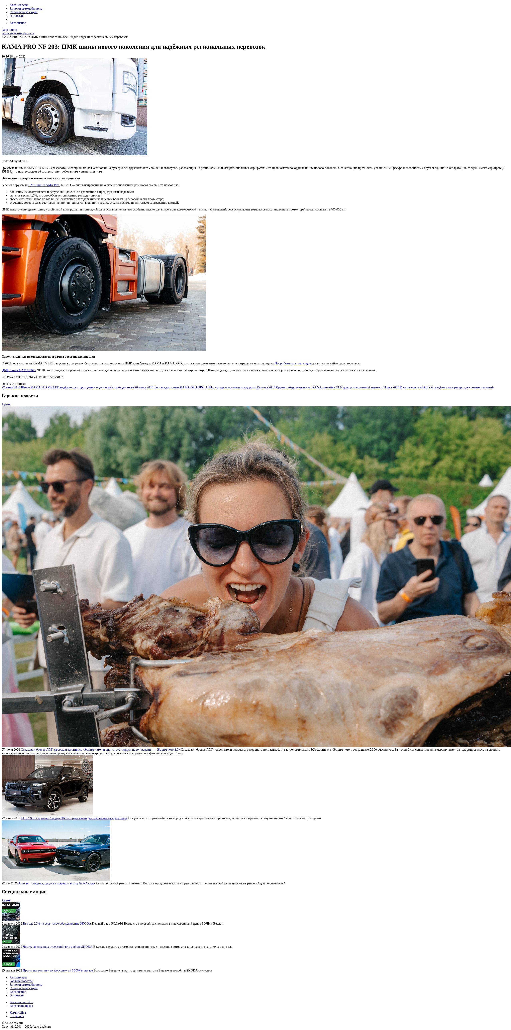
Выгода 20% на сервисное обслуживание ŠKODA (57, 923)
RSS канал (17, 1016)
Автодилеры (18, 977)
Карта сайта (18, 1012)
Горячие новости (21, 981)
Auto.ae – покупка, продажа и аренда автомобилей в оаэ (56, 883)
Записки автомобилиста (26, 8)
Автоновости (19, 5)
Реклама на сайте (21, 1002)
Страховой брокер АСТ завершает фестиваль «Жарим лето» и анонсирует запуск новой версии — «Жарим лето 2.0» (100, 749)
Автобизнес (18, 23)
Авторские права (21, 1005)
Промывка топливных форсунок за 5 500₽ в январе (58, 970)
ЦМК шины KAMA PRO (19, 370)
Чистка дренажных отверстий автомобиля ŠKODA (57, 946)
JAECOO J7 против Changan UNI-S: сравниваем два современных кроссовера (74, 818)
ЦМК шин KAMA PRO (44, 185)
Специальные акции (24, 12)
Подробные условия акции (293, 363)
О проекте (17, 15)
